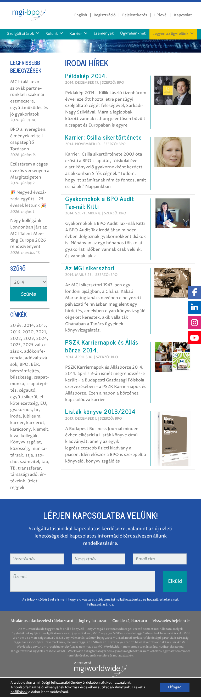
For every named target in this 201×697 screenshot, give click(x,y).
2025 (15, 345)
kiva (14, 436)
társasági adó (23, 474)
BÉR (35, 364)
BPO (24, 364)
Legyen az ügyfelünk (170, 33)
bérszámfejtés (24, 371)
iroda (15, 416)
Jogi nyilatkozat (93, 621)
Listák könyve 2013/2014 (100, 411)
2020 (28, 332)
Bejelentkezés (134, 15)
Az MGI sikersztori (90, 268)
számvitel (29, 462)
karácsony (20, 429)
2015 (41, 325)
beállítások (18, 692)
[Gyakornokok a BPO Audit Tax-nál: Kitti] (172, 213)
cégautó (27, 390)
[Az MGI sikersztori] (172, 282)
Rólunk (52, 33)
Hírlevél (161, 15)
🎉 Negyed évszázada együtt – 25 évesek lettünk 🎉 (28, 199)
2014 (29, 325)
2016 (15, 332)
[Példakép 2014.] (172, 90)
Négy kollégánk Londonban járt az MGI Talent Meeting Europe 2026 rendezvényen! (28, 233)
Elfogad (175, 687)
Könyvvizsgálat (25, 442)
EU (43, 403)
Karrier (75, 33)
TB (12, 468)
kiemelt (40, 429)
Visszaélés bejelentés (171, 621)
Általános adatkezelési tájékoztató (41, 621)
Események (104, 33)
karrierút (35, 423)
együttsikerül (23, 397)
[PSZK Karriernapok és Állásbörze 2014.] (172, 356)
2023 (28, 338)
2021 (41, 332)
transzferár (29, 468)
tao (44, 462)
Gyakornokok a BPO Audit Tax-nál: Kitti (99, 202)
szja (29, 455)
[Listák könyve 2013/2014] (172, 438)
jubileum (31, 416)
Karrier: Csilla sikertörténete (103, 137)
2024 (41, 338)
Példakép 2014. (86, 76)
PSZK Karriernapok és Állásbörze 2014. (102, 346)
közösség (19, 449)
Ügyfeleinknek (133, 33)
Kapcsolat (183, 15)
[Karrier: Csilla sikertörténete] (172, 152)
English (80, 15)
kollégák (29, 436)
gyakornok (21, 410)
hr (36, 410)
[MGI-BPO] (28, 14)
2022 (15, 338)
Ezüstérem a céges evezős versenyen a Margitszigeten (29, 170)
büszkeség (20, 377)
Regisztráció (105, 15)
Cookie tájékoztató (129, 621)
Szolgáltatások (20, 33)
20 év (15, 325)
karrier (17, 423)
